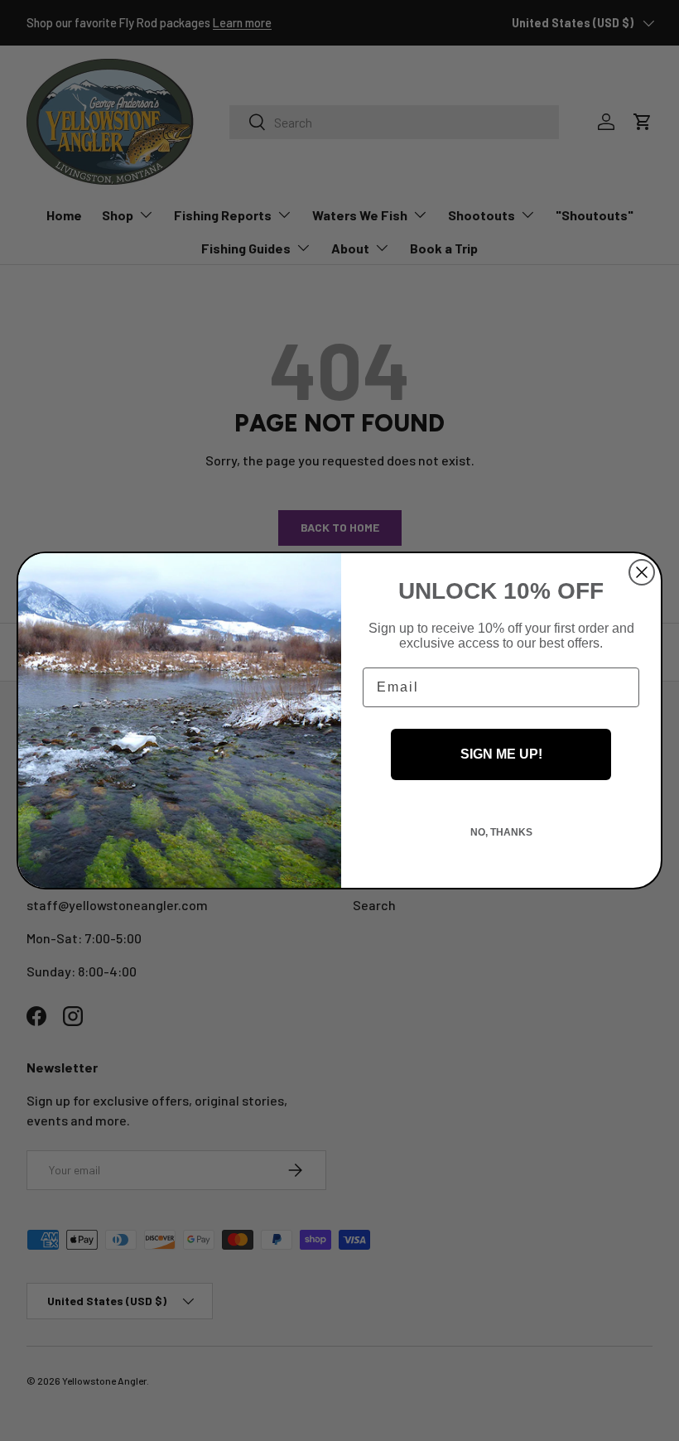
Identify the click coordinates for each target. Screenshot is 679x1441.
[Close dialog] (641, 572)
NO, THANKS (501, 832)
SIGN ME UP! (501, 754)
